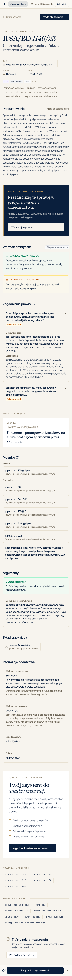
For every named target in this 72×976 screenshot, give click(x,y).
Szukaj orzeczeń (13, 17)
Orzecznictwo (18, 4)
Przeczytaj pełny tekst (20, 955)
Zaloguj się (62, 4)
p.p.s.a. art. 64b (15, 886)
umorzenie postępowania (47, 911)
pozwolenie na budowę (17, 905)
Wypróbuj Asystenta (22, 227)
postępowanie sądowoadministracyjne (26, 923)
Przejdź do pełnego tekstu (57, 108)
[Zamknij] (67, 970)
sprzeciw (40, 905)
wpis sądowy (12, 917)
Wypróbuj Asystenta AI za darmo (30, 848)
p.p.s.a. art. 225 (42, 874)
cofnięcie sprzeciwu (16, 911)
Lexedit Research (43, 4)
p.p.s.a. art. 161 (15, 874)
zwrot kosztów (32, 917)
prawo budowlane (55, 917)
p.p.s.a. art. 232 (15, 880)
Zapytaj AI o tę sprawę (53, 17)
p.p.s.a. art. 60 (41, 880)
